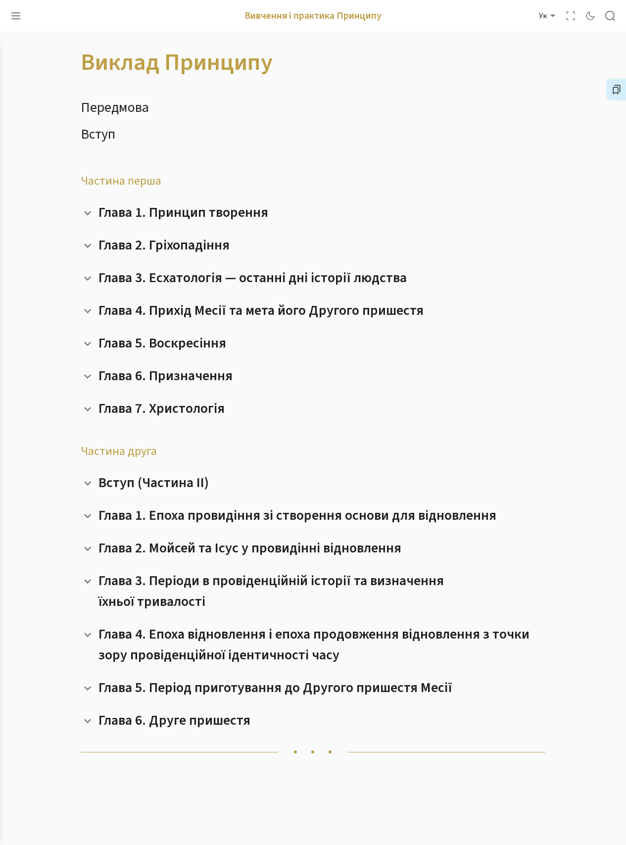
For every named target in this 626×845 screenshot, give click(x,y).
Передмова (115, 107)
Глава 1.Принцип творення (183, 212)
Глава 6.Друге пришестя (174, 720)
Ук (543, 15)
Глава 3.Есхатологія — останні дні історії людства (252, 278)
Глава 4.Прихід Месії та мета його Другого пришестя (261, 310)
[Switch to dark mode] (590, 16)
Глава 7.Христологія (161, 408)
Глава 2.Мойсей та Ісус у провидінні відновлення (249, 548)
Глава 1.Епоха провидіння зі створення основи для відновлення (297, 515)
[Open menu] (16, 16)
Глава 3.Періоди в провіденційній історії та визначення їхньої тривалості (271, 591)
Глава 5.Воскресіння (162, 343)
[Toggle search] (610, 16)
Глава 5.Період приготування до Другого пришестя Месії (275, 687)
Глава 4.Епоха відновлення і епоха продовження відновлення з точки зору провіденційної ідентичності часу (314, 644)
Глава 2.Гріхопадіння (164, 245)
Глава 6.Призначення (165, 376)
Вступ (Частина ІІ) (153, 483)
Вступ (98, 134)
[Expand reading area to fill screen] (570, 16)
